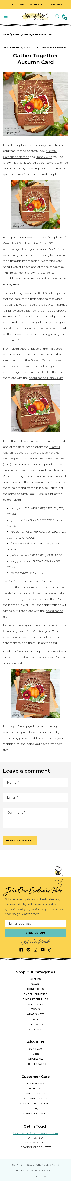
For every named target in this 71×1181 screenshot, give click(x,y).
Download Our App (35, 1113)
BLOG (35, 1054)
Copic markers (56, 458)
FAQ (35, 1108)
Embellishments (35, 994)
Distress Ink (25, 316)
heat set (42, 372)
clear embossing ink (23, 366)
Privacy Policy (45, 1170)
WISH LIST (35, 1088)
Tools (35, 1009)
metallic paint (12, 328)
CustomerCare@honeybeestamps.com (35, 1132)
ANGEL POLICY (35, 1093)
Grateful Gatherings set (46, 360)
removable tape (44, 328)
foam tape (19, 637)
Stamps (35, 979)
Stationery (35, 1004)
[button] (57, 16)
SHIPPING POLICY (35, 1098)
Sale (35, 1019)
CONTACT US (35, 1083)
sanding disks (48, 278)
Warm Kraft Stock (15, 243)
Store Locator (35, 1064)
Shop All (35, 1029)
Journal (15, 34)
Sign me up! (35, 932)
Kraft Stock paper (50, 293)
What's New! (36, 1014)
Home (6, 34)
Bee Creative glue (38, 631)
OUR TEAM (35, 1049)
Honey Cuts (44, 157)
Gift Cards (35, 1024)
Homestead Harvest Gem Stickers (31, 657)
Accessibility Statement (35, 1103)
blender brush (36, 310)
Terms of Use (24, 1170)
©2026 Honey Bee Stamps (43, 1165)
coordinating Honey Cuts (46, 378)
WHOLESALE (35, 1059)
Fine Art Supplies (35, 999)
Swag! (35, 984)
